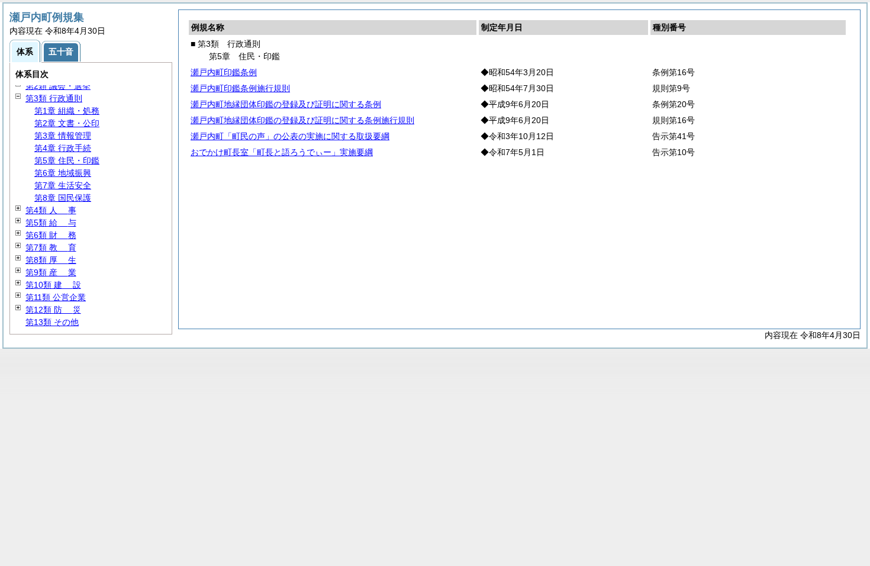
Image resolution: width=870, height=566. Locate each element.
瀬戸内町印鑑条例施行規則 (240, 88)
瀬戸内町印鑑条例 (224, 72)
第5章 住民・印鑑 (66, 160)
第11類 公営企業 (55, 297)
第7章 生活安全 (62, 185)
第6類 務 (50, 235)
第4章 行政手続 (62, 148)
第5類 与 (50, 222)
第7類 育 (50, 247)
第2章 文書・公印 (66, 123)
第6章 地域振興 (62, 173)
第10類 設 (53, 285)
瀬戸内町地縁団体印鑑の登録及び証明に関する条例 (286, 104)
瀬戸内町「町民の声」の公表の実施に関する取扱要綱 (290, 136)
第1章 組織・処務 (66, 110)
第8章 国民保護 (62, 197)
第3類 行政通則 (53, 98)
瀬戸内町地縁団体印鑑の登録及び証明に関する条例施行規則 (302, 120)
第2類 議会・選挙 (58, 86)
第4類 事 (50, 210)
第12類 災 (53, 309)
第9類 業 (50, 272)
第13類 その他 (52, 322)
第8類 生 (50, 260)
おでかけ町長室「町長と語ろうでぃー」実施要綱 (282, 152)
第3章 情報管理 (62, 135)
